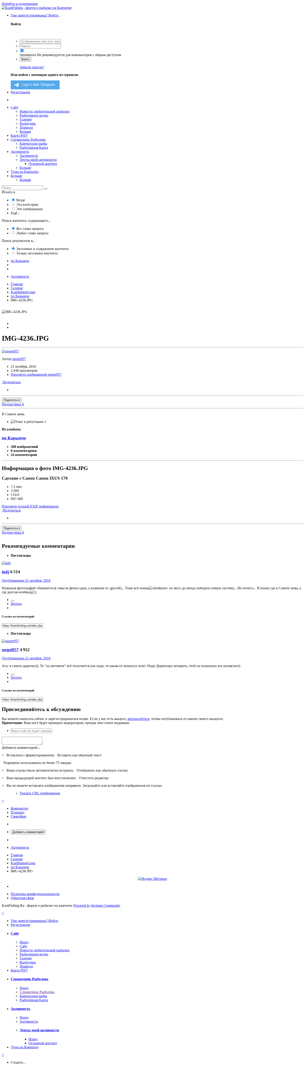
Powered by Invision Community (96, 905)
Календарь (28, 123)
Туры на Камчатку (25, 172)
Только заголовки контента (37, 253)
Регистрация (20, 92)
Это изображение (29, 209)
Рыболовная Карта (34, 147)
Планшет (18, 812)
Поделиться (11, 382)
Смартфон (18, 816)
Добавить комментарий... (21, 747)
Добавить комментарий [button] (28, 832)
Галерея (25, 119)
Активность (20, 151)
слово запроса (32, 233)
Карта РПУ (19, 135)
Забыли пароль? (32, 67)
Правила (26, 127)
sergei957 (19, 359)
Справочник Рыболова (28, 139)
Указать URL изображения (40, 793)
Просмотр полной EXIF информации (30, 506)
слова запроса (30, 229)
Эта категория (27, 204)
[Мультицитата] (12, 601)
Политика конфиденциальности (35, 894)
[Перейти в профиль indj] (6, 563)
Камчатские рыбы (33, 143)
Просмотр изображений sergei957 (36, 374)
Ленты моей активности (38, 160)
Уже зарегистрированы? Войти (35, 15)
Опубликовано (26, 580)
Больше (25, 131)
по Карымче (14, 438)
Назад (24, 942)
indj (5, 571)
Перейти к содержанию (20, 4)
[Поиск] (46, 188)
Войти (25, 59)
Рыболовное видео (34, 115)
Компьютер (19, 808)
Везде (20, 200)
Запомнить (28, 55)
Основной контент (43, 164)
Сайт (14, 107)
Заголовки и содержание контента (42, 249)
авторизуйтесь (138, 719)
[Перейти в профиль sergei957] (10, 351)
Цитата (16, 604)
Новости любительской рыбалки (44, 111)
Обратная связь (22, 898)
